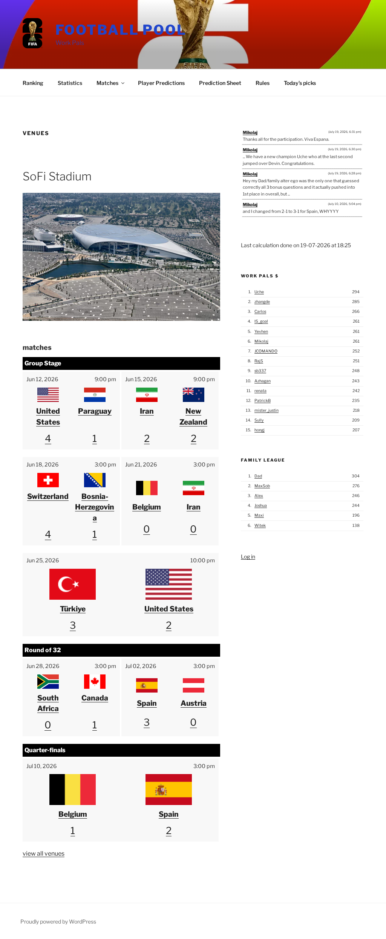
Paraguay (95, 411)
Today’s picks (300, 83)
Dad (258, 476)
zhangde (262, 301)
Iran (147, 411)
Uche (259, 291)
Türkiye (73, 608)
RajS (258, 361)
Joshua (260, 505)
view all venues (43, 853)
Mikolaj (250, 132)
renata (260, 390)
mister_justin (266, 410)
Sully (259, 420)
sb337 (260, 370)
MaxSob (262, 485)
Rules (263, 83)
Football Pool (121, 30)
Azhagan (262, 381)
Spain (147, 703)
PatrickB (262, 400)
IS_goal (261, 321)
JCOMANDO (265, 351)
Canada (94, 697)
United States (168, 608)
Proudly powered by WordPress (58, 921)
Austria (194, 703)
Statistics (70, 83)
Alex (258, 495)
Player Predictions (161, 83)
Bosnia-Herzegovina (94, 507)
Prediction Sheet (220, 83)
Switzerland (48, 496)
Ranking (33, 83)
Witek (260, 525)
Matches (107, 83)
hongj (259, 430)
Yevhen (261, 331)
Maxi (259, 515)
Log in (248, 556)
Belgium (146, 506)
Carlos (260, 311)
